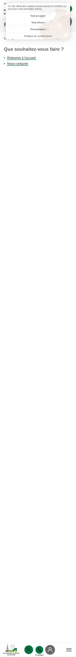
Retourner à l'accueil (21, 58)
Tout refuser (38, 22)
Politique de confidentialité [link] (38, 36)
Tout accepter (38, 16)
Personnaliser (38, 29)
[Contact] (39, 650)
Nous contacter (17, 63)
